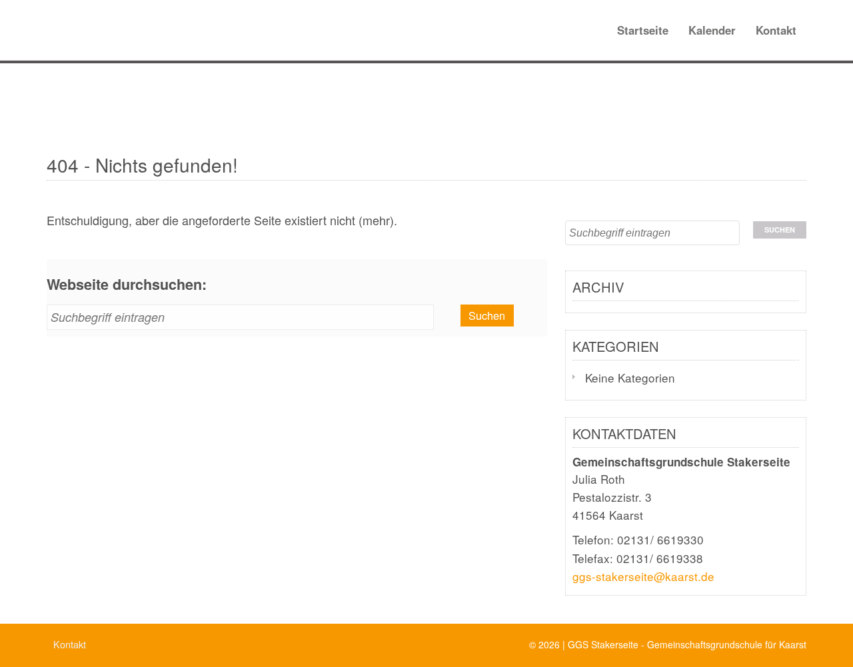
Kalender (712, 30)
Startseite (642, 30)
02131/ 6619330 (660, 539)
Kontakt (776, 30)
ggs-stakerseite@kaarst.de (643, 576)
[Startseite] (42, 16)
